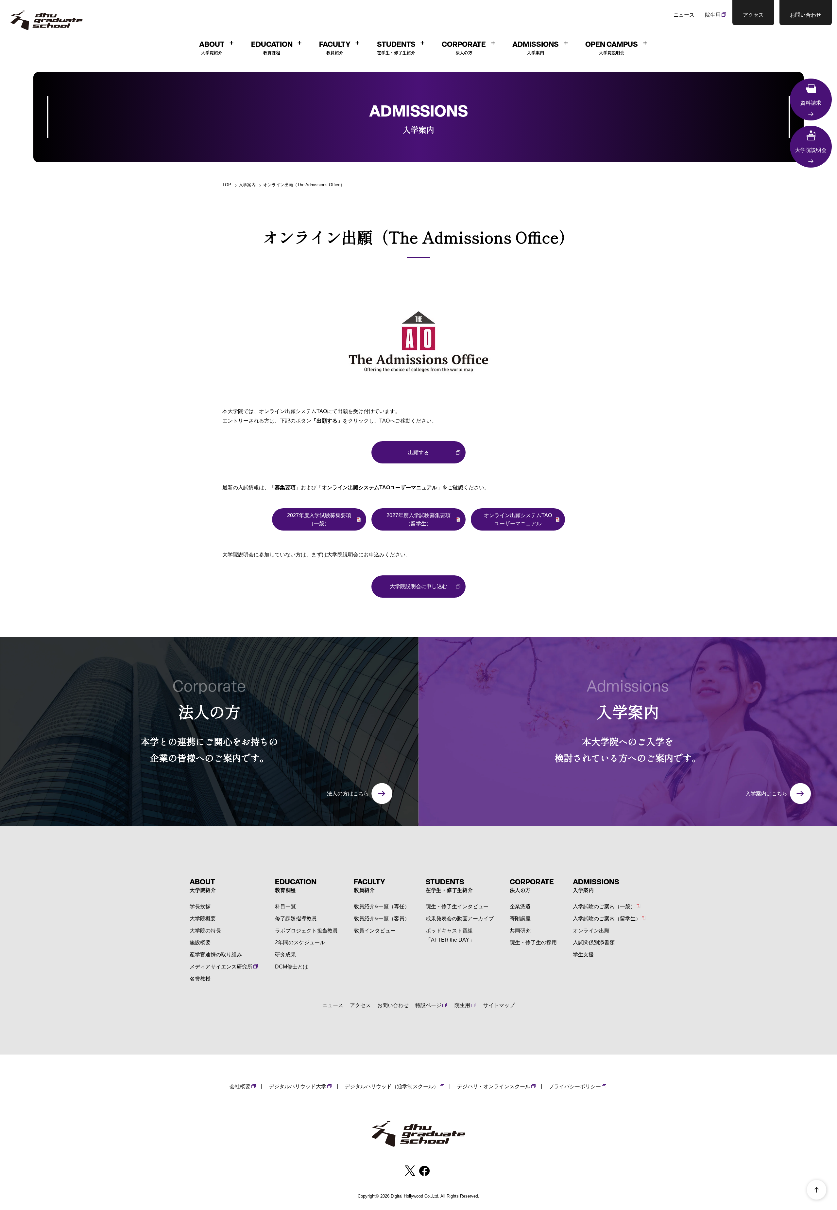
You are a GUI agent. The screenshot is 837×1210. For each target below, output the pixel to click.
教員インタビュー (375, 930)
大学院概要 (203, 918)
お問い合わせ (393, 1005)
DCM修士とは (291, 966)
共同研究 (520, 930)
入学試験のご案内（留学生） (607, 918)
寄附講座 (520, 918)
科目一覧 (285, 906)
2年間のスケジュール (300, 942)
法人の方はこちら (348, 793)
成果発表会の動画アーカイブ (460, 918)
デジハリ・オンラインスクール (493, 1086)
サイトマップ (499, 1005)
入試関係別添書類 (594, 942)
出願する (418, 452)
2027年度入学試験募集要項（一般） (319, 520)
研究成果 (285, 954)
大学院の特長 (205, 930)
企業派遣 (520, 906)
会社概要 (240, 1086)
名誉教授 (200, 979)
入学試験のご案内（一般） (604, 906)
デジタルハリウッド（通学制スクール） (392, 1086)
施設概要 (200, 942)
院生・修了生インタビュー (457, 906)
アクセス (360, 1005)
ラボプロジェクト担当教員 (306, 930)
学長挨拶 (200, 906)
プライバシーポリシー (575, 1086)
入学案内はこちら (766, 793)
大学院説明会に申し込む (418, 586)
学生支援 (583, 954)
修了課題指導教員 (296, 918)
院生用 (713, 15)
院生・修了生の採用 (533, 942)
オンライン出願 (591, 930)
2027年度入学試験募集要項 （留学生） (418, 520)
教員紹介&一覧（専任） (382, 906)
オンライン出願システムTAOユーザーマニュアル (518, 520)
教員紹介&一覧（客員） (382, 918)
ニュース (684, 15)
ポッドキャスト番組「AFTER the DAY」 (450, 935)
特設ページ (428, 1005)
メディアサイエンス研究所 (221, 966)
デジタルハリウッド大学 (297, 1086)
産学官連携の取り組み (216, 954)
